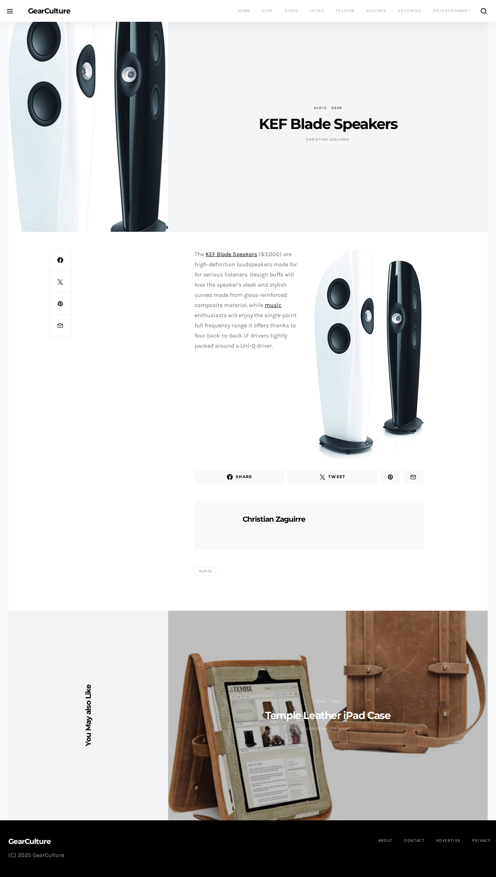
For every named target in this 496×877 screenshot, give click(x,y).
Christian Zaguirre (328, 139)
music (273, 305)
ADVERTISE (448, 840)
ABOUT (385, 840)
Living (317, 10)
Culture (376, 10)
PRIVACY (481, 840)
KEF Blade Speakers (231, 254)
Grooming (410, 10)
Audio (320, 108)
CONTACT (414, 840)
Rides (291, 10)
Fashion (345, 10)
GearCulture (49, 11)
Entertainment (452, 10)
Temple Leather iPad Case (327, 715)
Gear (267, 10)
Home (243, 10)
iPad (336, 701)
